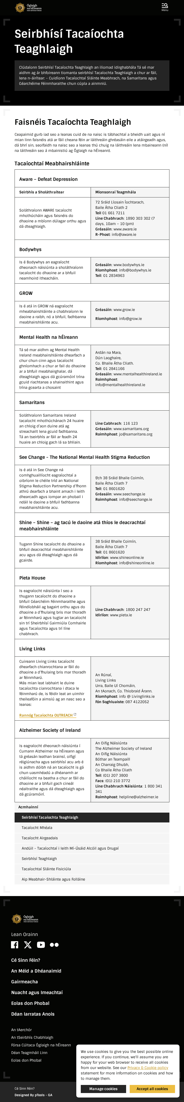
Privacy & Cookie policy (147, 1067)
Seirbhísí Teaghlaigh (39, 858)
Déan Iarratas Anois (33, 1014)
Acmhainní (28, 807)
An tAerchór (21, 1030)
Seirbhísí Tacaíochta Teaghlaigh (50, 817)
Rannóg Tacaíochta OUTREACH (46, 715)
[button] (164, 7)
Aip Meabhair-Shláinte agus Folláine (53, 879)
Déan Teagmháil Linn (29, 1052)
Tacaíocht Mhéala (37, 827)
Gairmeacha (24, 982)
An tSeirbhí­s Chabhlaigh (32, 1037)
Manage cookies (103, 1089)
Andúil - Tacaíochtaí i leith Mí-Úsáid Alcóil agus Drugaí (70, 848)
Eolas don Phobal (30, 1003)
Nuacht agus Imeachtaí (37, 992)
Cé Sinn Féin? (25, 960)
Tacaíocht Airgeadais (40, 838)
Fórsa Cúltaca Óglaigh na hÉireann (41, 1045)
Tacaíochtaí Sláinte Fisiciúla (46, 869)
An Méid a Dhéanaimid (36, 971)
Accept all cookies (152, 1089)
